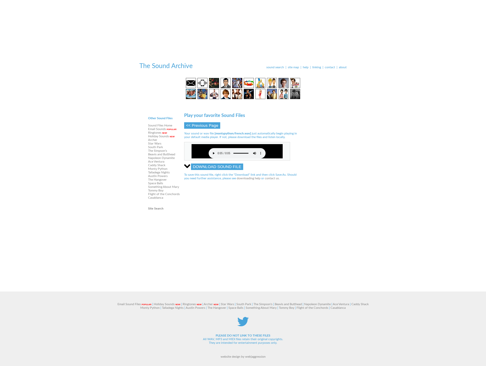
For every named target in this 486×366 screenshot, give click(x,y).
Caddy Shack (156, 165)
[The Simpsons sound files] (260, 87)
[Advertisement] (243, 26)
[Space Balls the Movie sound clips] (249, 98)
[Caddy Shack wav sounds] (191, 98)
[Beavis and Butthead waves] (272, 87)
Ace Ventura (156, 161)
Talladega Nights (159, 172)
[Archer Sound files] (226, 87)
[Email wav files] (191, 87)
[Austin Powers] (226, 98)
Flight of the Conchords (164, 194)
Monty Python (157, 168)
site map (293, 67)
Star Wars (154, 143)
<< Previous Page (202, 125)
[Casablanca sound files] (295, 98)
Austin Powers (158, 176)
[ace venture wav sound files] (295, 87)
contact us (272, 178)
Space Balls (155, 183)
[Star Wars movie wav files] (237, 87)
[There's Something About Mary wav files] (260, 98)
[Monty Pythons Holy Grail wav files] (202, 98)
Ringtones (154, 132)
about (343, 67)
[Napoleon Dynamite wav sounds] (284, 87)
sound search (275, 67)
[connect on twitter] (243, 325)
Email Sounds (157, 129)
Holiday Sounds (158, 136)
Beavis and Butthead (161, 154)
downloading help (248, 178)
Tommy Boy (155, 190)
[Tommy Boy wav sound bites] (272, 98)
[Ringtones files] (202, 87)
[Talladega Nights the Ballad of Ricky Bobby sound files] (214, 98)
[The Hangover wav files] (237, 98)
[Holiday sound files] (214, 87)
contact (330, 67)
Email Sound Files (129, 304)
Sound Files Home (160, 125)
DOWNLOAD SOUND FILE (217, 166)
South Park (155, 147)
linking (316, 67)
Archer (152, 139)
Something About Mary (163, 186)
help (305, 67)
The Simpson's (157, 150)
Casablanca (155, 197)
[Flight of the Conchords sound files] (284, 98)
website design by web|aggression (243, 356)
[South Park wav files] (249, 87)
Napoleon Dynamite (161, 158)
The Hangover (157, 179)
